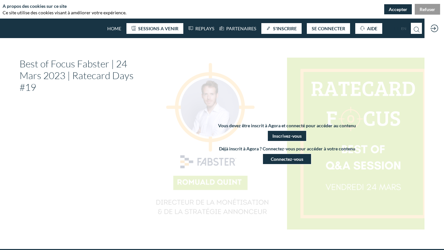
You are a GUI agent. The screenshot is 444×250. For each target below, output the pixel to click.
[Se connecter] (434, 28)
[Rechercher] (416, 28)
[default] (114, 28)
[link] (237, 28)
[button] (154, 28)
